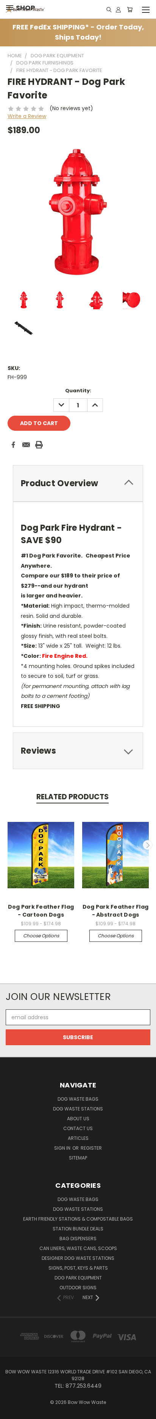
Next (148, 845)
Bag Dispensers (78, 1238)
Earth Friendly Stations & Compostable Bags (78, 1219)
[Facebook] (13, 444)
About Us (78, 1118)
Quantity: (78, 390)
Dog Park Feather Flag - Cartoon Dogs (41, 910)
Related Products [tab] (72, 797)
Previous (9, 845)
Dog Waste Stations (78, 1109)
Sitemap (78, 1158)
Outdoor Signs (78, 1287)
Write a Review (27, 116)
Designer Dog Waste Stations (78, 1258)
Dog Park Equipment (78, 1278)
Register (91, 1148)
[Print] (39, 444)
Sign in (63, 1148)
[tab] (78, 483)
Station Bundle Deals (78, 1229)
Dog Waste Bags (78, 1099)
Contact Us (78, 1128)
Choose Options (41, 935)
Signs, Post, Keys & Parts (78, 1268)
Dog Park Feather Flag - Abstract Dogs (115, 910)
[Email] (26, 444)
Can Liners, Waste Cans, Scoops (78, 1248)
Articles (78, 1138)
